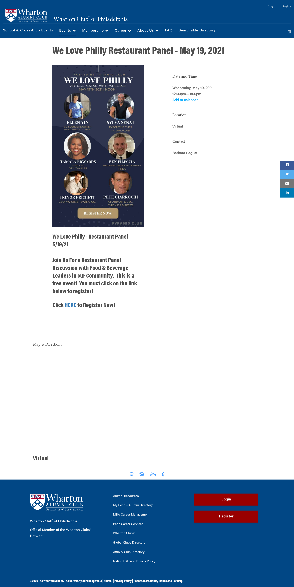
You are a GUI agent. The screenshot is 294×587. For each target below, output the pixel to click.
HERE (70, 306)
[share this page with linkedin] (287, 193)
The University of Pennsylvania (83, 581)
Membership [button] (93, 31)
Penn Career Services (128, 524)
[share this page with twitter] (287, 174)
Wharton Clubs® (124, 533)
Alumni (108, 581)
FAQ (169, 30)
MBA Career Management (131, 514)
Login (271, 6)
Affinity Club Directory (129, 552)
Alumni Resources (126, 496)
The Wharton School (50, 581)
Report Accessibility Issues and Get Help (158, 581)
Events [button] (65, 31)
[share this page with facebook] (287, 165)
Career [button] (121, 31)
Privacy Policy (123, 581)
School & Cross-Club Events (28, 30)
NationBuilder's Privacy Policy (134, 561)
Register (287, 6)
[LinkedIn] (289, 32)
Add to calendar (185, 100)
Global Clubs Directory (129, 542)
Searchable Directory (197, 30)
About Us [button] (146, 31)
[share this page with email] (287, 183)
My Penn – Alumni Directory (133, 505)
